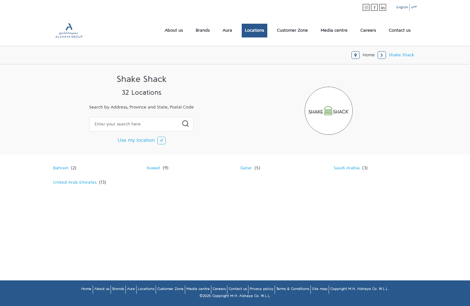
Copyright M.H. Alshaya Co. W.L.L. (359, 290)
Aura (131, 290)
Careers (219, 290)
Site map (319, 290)
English (402, 8)
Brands (118, 290)
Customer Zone (170, 290)
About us (101, 290)
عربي (414, 7)
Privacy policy (261, 290)
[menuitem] (173, 31)
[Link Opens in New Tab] (366, 7)
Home (86, 290)
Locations (146, 290)
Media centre (198, 290)
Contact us (238, 290)
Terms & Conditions (292, 290)
